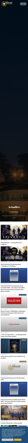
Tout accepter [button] (18, 439)
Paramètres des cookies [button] (7, 439)
